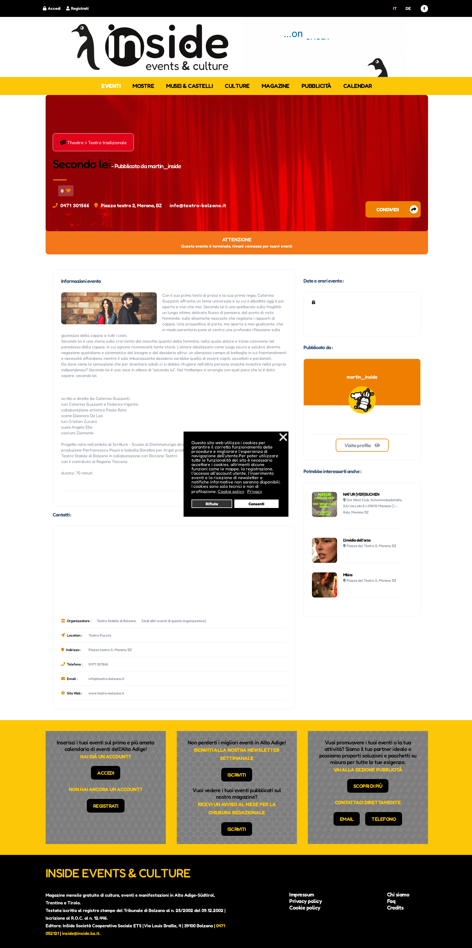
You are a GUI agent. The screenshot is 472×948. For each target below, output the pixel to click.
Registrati (80, 8)
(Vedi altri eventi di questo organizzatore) (173, 621)
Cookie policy (304, 907)
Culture (237, 85)
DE (408, 8)
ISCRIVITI (237, 775)
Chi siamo (398, 894)
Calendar (357, 85)
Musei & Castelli (189, 85)
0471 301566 (74, 205)
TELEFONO (383, 819)
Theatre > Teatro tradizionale (93, 142)
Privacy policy (305, 901)
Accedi (54, 8)
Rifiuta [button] (212, 503)
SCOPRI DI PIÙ (367, 786)
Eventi (110, 85)
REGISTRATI (105, 806)
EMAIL (347, 819)
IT (395, 8)
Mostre (143, 85)
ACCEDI (105, 773)
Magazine (276, 85)
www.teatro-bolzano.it (106, 693)
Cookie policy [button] (231, 491)
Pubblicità (316, 85)
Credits (395, 907)
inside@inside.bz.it (80, 933)
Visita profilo (358, 445)
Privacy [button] (254, 491)
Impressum (301, 894)
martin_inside (164, 166)
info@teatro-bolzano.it (198, 205)
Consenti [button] (256, 503)
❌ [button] (283, 436)
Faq (391, 901)
